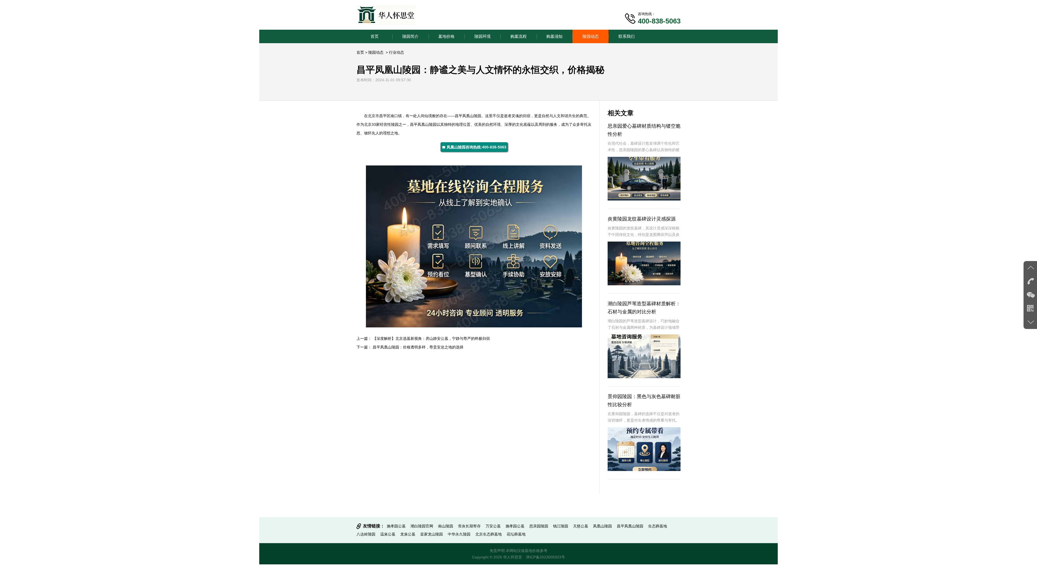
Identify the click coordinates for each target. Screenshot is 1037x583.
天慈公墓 (580, 526)
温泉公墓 (387, 534)
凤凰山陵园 (471, 116)
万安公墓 (493, 526)
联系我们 (626, 36)
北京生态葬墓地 (488, 534)
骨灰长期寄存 (469, 526)
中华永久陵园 (459, 534)
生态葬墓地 (657, 526)
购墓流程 (518, 36)
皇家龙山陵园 (431, 534)
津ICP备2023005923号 (545, 557)
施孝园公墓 (396, 526)
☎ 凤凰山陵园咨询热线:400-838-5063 (474, 147)
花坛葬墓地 (516, 534)
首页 (375, 36)
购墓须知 (554, 36)
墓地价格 (446, 36)
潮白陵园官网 (421, 526)
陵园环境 (482, 36)
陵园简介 (410, 36)
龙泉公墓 (407, 534)
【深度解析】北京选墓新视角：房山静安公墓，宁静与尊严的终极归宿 (431, 338)
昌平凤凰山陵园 (630, 526)
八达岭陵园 (365, 534)
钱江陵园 (560, 526)
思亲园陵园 (538, 526)
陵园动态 (591, 36)
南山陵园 (445, 526)
